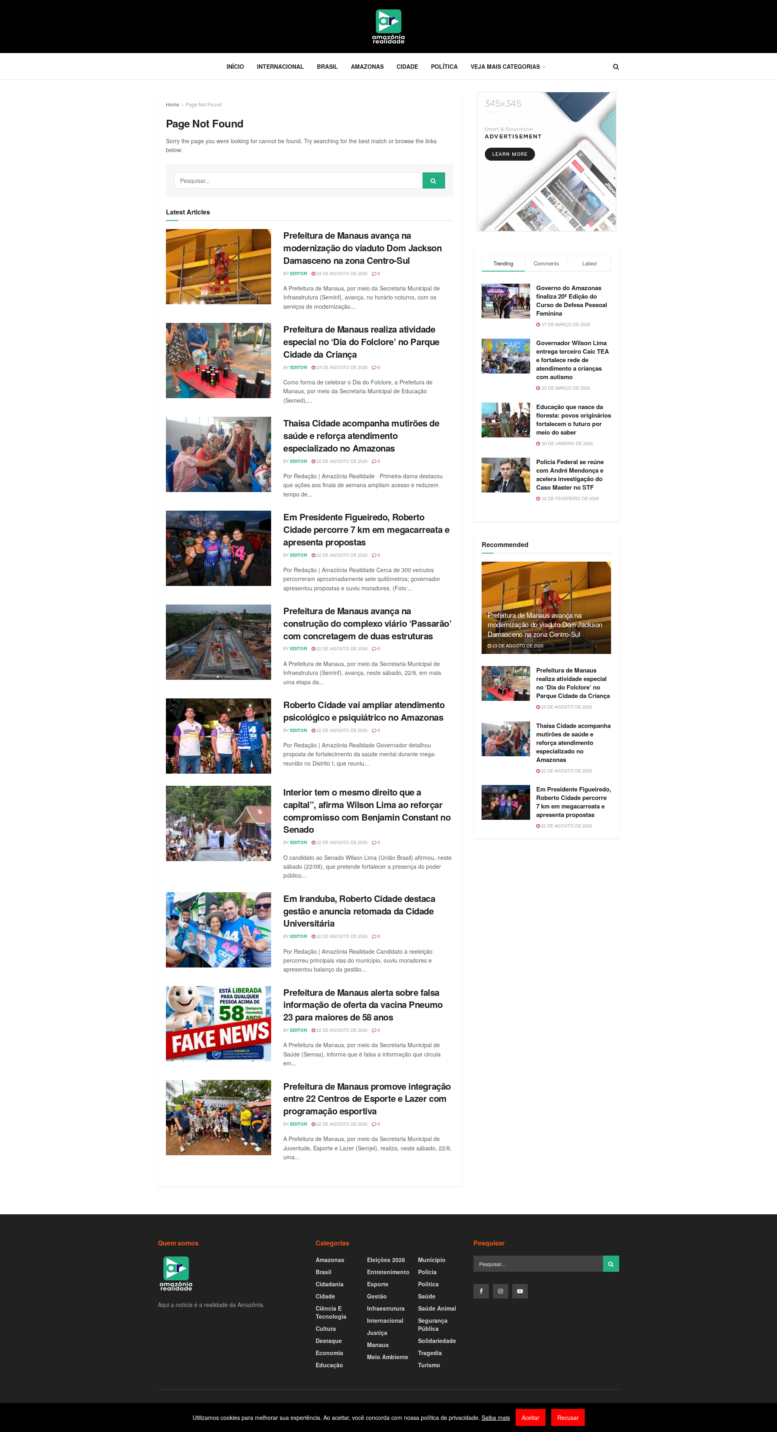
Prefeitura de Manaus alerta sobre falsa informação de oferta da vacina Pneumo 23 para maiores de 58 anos (363, 1005)
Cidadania (330, 1284)
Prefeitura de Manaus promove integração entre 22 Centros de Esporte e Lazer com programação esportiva (367, 1099)
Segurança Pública (433, 1324)
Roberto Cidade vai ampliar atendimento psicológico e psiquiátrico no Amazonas (363, 710)
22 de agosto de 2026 (341, 461)
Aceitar (530, 1417)
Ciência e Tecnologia (331, 1312)
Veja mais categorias (505, 66)
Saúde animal (437, 1308)
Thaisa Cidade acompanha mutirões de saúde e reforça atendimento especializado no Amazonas (361, 435)
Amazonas (367, 66)
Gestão (377, 1296)
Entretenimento (388, 1272)
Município (432, 1260)
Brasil (327, 66)
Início (235, 66)
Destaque (329, 1341)
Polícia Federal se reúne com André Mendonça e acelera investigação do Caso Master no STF (570, 474)
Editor (298, 273)
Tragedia (430, 1353)
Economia (329, 1353)
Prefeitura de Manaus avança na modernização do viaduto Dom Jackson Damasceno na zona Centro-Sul (362, 248)
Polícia (427, 1272)
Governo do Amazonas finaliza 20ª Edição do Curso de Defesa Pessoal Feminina (571, 300)
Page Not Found (204, 104)
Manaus (378, 1345)
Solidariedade (437, 1341)
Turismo (429, 1365)
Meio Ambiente (387, 1357)
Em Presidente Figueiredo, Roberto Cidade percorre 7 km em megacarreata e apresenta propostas (366, 529)
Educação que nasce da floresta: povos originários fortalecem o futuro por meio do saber (573, 419)
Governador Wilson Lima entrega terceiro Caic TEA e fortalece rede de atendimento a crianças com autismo (572, 359)
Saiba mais (496, 1417)
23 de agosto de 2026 (341, 273)
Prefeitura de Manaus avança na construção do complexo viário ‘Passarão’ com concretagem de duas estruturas (367, 623)
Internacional (280, 66)
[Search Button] (433, 180)
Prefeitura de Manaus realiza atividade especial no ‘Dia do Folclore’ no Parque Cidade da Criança (361, 341)
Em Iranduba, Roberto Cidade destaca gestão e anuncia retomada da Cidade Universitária (359, 911)
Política (444, 66)
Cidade (407, 66)
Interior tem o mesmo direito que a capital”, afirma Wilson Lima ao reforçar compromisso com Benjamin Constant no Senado (366, 810)
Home (172, 104)
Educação (329, 1365)
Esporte (377, 1284)
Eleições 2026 (386, 1260)
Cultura (326, 1328)
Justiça (377, 1332)
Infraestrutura (386, 1308)
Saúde (426, 1296)
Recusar (568, 1417)
